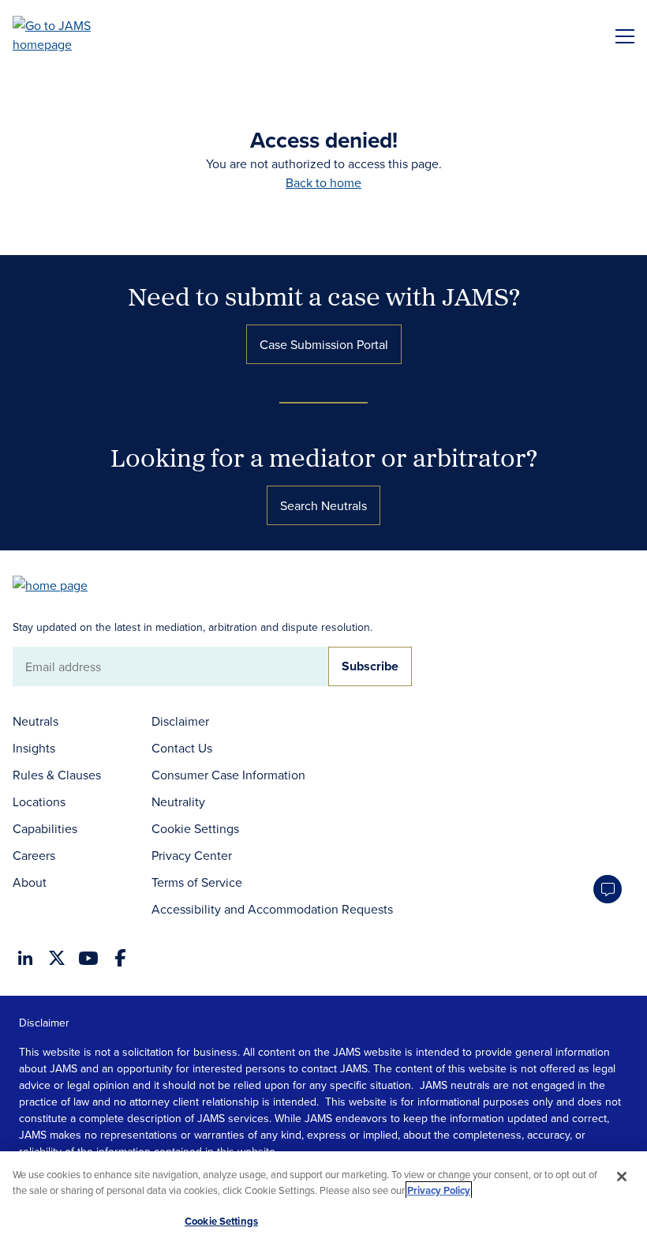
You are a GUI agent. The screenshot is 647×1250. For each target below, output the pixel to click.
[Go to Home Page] (58, 584)
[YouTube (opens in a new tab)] (88, 958)
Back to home (323, 182)
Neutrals (35, 721)
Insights (34, 747)
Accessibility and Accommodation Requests (272, 909)
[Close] (621, 1176)
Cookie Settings (195, 828)
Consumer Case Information (228, 774)
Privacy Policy (438, 1190)
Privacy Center (191, 855)
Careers (34, 855)
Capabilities (45, 828)
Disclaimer (180, 721)
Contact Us (181, 747)
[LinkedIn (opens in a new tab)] (25, 958)
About (30, 882)
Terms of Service (196, 882)
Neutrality (178, 801)
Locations (39, 801)
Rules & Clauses (57, 774)
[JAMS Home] (75, 35)
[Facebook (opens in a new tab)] (120, 958)
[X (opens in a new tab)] (57, 958)
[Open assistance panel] (607, 889)
